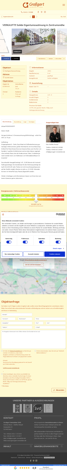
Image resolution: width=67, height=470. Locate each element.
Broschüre (59, 58)
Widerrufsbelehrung (37, 457)
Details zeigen (57, 248)
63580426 (6, 86)
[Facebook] (38, 12)
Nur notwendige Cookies (12, 254)
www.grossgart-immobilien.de (16, 440)
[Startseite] (33, 5)
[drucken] (64, 58)
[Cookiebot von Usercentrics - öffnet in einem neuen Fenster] (57, 214)
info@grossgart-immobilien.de (55, 152)
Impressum (14, 457)
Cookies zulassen (54, 254)
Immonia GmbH (45, 455)
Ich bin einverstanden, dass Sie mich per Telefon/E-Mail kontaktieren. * (50, 352)
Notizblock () (41, 58)
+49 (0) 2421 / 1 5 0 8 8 (13, 434)
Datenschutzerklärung (16, 351)
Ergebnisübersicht (8, 16)
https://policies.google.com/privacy (35, 260)
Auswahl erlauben (33, 254)
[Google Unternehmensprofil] (42, 12)
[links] (30, 16)
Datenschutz (21, 457)
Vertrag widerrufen (49, 457)
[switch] (25, 242)
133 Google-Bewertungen (46, 468)
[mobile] (64, 5)
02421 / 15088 (28, 12)
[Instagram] (45, 12)
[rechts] (36, 16)
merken (51, 58)
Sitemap (28, 457)
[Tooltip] (65, 465)
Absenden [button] (60, 390)
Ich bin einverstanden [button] (33, 265)
